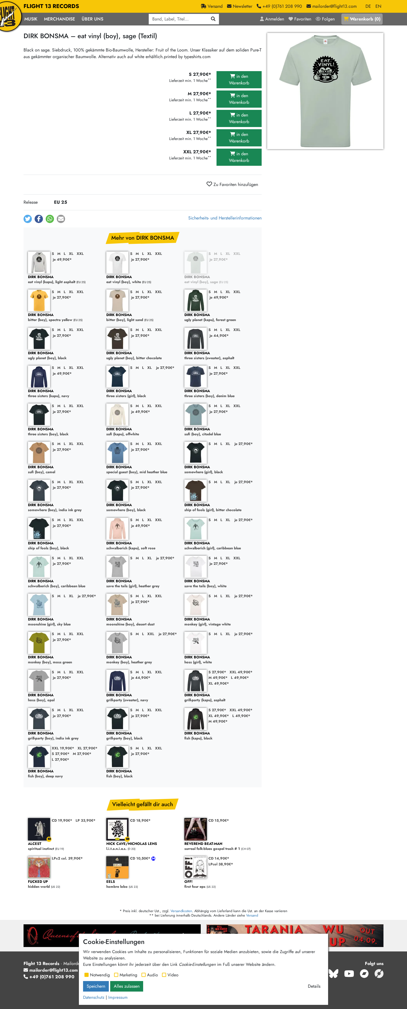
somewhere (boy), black (126, 508)
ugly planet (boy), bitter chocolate (134, 356)
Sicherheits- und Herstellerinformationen (225, 218)
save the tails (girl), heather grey (132, 584)
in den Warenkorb (239, 79)
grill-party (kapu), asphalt (204, 698)
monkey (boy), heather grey (129, 660)
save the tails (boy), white (205, 584)
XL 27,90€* (87, 748)
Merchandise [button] (59, 19)
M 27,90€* (82, 753)
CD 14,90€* (218, 858)
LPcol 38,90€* (220, 864)
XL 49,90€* (218, 683)
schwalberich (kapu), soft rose (130, 546)
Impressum (118, 997)
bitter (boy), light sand (124, 317)
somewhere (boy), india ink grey (55, 508)
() (365, 19)
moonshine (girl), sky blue (49, 622)
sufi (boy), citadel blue (202, 432)
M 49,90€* (218, 677)
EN (378, 6)
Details (314, 986)
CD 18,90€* (140, 820)
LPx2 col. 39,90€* (67, 858)
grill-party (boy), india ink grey (53, 736)
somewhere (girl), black (203, 470)
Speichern (96, 986)
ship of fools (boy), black (48, 546)
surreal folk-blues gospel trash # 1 (212, 846)
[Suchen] (213, 19)
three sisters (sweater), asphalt (209, 356)
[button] (28, 219)
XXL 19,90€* (63, 748)
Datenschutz (93, 997)
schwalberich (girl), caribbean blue (212, 546)
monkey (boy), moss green (50, 660)
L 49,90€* (240, 677)
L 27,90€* (60, 759)
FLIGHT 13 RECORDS (51, 6)
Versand (252, 915)
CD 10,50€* (140, 858)
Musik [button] (30, 19)
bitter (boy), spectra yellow (50, 317)
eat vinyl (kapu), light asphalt (51, 279)
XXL (80, 253)
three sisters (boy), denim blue (209, 394)
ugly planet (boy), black (47, 356)
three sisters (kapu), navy (48, 394)
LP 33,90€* (86, 820)
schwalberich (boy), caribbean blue (56, 584)
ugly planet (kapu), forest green (210, 317)
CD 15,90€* (218, 820)
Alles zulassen (127, 986)
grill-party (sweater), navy (127, 698)
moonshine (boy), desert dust (130, 622)
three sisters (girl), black (126, 394)
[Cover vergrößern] (325, 91)
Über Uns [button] (92, 19)
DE (368, 6)
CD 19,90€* (62, 820)
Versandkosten (181, 911)
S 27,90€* (217, 672)
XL (71, 253)
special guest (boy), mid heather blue (136, 470)
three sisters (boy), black (48, 432)
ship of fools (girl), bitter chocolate (212, 508)
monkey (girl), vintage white (207, 622)
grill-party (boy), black (124, 736)
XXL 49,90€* (241, 672)
